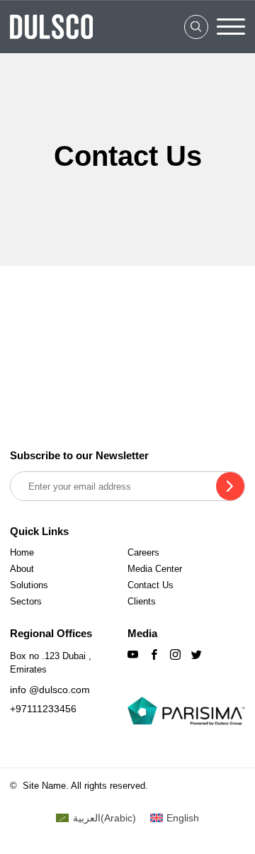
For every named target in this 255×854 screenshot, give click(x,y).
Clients (142, 601)
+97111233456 (43, 708)
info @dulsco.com (50, 689)
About (22, 568)
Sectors (26, 601)
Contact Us (151, 585)
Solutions (29, 585)
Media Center (155, 568)
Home (22, 552)
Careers (143, 552)
